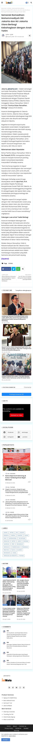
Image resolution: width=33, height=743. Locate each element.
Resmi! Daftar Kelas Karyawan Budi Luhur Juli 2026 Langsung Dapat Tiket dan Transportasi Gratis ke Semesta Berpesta (16, 348)
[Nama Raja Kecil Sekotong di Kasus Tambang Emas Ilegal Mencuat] (16, 459)
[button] (31, 2)
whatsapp (25, 432)
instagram (11, 437)
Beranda (3, 8)
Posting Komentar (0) (16, 394)
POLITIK (13, 550)
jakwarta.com (13, 89)
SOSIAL (9, 8)
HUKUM (26, 535)
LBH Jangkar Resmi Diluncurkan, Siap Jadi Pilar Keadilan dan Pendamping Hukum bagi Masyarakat (16, 516)
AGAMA (5, 532)
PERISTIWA (6, 550)
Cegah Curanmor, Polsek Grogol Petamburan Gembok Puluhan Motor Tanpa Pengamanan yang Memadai (16, 491)
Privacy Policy (9, 728)
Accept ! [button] (5, 740)
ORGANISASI (20, 544)
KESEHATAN (6, 541)
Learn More (12, 736)
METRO (13, 541)
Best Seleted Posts (9, 700)
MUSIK (19, 541)
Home (9, 726)
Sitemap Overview (9, 712)
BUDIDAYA (6, 535)
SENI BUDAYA (7, 553)
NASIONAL (25, 541)
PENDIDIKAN (25, 547)
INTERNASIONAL (13, 538)
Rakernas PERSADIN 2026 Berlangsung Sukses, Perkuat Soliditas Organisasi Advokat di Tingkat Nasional (23, 612)
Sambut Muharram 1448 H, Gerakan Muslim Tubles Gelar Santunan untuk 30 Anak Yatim (16, 377)
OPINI (13, 544)
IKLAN (5, 538)
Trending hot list (8, 714)
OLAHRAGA (6, 544)
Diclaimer (18, 728)
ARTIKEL (12, 532)
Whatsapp (18, 269)
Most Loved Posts (9, 719)
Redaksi (26, 728)
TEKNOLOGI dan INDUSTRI (10, 555)
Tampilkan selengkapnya (23, 290)
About (15, 726)
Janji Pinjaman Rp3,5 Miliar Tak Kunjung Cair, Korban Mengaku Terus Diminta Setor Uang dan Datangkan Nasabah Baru (9, 584)
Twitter (14, 269)
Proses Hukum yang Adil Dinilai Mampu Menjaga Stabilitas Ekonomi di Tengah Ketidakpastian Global (9, 612)
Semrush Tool (8, 703)
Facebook (7, 269)
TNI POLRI (21, 555)
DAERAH (13, 535)
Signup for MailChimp (10, 698)
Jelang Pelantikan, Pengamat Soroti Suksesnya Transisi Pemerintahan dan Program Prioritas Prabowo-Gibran (17, 503)
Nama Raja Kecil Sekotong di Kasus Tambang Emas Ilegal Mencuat (15, 478)
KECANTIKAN (22, 538)
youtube (25, 437)
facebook (10, 432)
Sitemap (16, 730)
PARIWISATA (7, 547)
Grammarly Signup (9, 717)
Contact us (22, 726)
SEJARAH (19, 550)
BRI (17, 532)
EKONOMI (20, 535)
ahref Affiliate (8, 706)
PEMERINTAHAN (16, 547)
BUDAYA (22, 532)
